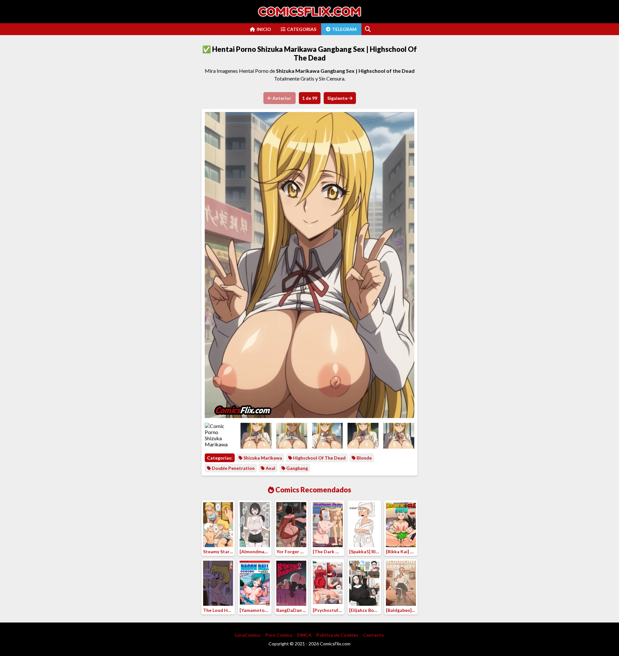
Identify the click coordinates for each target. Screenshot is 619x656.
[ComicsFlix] (309, 11)
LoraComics (247, 635)
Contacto (373, 635)
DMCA (304, 635)
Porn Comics (278, 635)
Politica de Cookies (337, 635)
